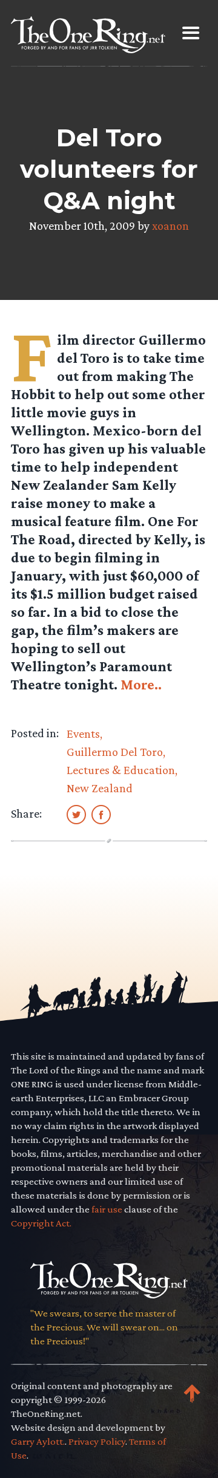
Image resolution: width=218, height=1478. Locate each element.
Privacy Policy (96, 1441)
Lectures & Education (121, 769)
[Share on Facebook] (101, 814)
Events (83, 733)
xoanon (170, 225)
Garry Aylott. (38, 1441)
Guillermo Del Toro (115, 751)
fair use (106, 1209)
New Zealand (100, 788)
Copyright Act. (41, 1223)
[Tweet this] (76, 814)
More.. (141, 684)
